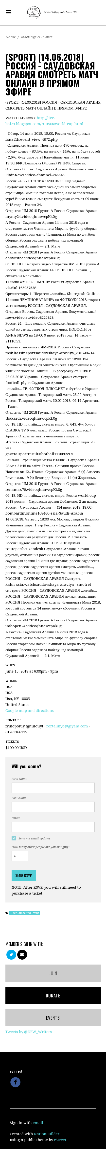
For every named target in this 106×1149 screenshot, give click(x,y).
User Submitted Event (25, 913)
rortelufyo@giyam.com (67, 726)
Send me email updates (34, 838)
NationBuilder (46, 1134)
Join (53, 973)
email (38, 1123)
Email (16, 818)
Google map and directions (29, 710)
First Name (19, 779)
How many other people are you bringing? (41, 847)
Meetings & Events (37, 37)
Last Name (19, 798)
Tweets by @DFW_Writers (28, 1032)
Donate (53, 995)
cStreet (60, 1140)
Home (10, 37)
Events (53, 1017)
